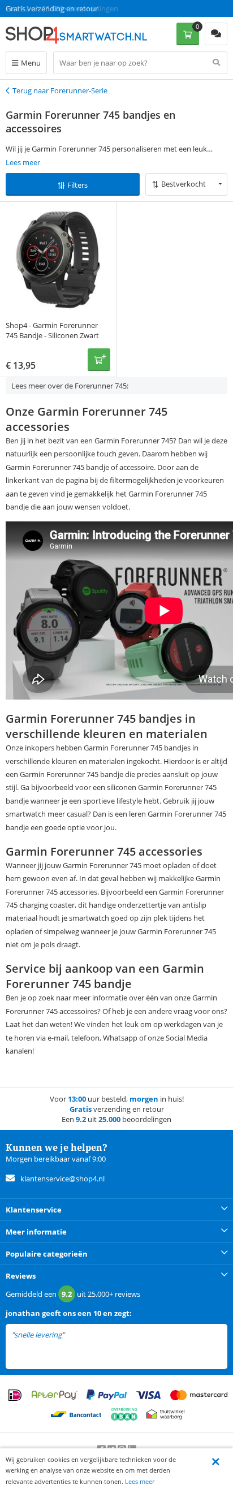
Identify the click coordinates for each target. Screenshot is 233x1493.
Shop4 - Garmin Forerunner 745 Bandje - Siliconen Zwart (52, 330)
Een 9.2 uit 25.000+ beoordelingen (62, 8)
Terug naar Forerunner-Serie (59, 90)
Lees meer (139, 1481)
